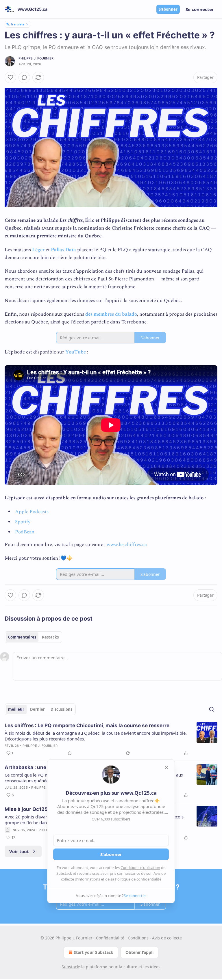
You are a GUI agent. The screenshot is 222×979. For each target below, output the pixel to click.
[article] (111, 739)
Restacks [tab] (50, 637)
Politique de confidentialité (138, 879)
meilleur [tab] (16, 709)
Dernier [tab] (37, 709)
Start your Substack (93, 952)
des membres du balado (111, 314)
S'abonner (168, 9)
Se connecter (200, 9)
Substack (70, 966)
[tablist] (33, 637)
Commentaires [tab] (22, 637)
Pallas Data (63, 250)
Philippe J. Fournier (35, 58)
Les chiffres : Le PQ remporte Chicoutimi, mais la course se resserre (87, 725)
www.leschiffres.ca (127, 544)
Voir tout (19, 851)
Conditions (138, 938)
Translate (17, 24)
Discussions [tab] (61, 709)
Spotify (22, 522)
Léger (38, 250)
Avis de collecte (167, 938)
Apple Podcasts (32, 511)
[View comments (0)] (24, 77)
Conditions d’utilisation (140, 867)
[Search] (211, 709)
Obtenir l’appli (139, 952)
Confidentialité (110, 938)
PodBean (24, 532)
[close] (166, 767)
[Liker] (10, 77)
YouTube (75, 352)
